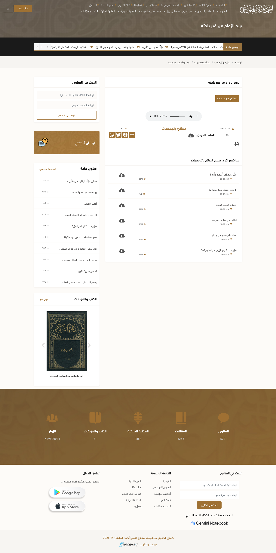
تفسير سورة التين (87, 271)
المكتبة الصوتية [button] (128, 11)
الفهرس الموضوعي (47, 168)
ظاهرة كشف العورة (226, 204)
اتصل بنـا (138, 5)
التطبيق (93, 5)
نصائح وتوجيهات (202, 62)
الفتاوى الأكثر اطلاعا (131, 493)
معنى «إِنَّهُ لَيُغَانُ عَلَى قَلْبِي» (82, 181)
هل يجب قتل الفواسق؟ (84, 226)
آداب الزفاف (90, 203)
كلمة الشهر (189, 5)
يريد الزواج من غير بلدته (179, 62)
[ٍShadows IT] (128, 544)
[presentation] (43, 343)
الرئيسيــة (220, 5)
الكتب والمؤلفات (89, 11)
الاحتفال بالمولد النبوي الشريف (80, 214)
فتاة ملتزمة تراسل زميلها (224, 235)
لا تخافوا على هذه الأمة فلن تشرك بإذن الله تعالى (74, 47)
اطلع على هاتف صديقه (224, 220)
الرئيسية (238, 62)
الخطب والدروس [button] (205, 11)
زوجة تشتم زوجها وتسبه (84, 192)
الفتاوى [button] (223, 11)
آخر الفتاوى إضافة (162, 493)
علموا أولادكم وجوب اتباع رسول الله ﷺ (125, 47)
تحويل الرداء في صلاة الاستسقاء (79, 259)
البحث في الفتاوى (66, 115)
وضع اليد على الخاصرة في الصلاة (79, 282)
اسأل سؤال (136, 487)
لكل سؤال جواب (222, 62)
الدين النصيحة (107, 5)
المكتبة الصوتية (133, 500)
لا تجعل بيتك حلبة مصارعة (223, 189)
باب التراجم (151, 5)
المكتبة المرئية (108, 11)
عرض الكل (43, 299)
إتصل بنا (137, 506)
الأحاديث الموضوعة (170, 5)
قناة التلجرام (124, 5)
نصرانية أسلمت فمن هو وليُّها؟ (80, 237)
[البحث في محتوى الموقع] (8, 8)
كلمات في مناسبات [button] (151, 11)
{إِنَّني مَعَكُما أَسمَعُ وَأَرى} (223, 174)
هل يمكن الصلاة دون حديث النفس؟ (78, 248)
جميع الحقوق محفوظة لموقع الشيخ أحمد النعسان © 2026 (138, 538)
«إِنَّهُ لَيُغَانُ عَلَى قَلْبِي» (162, 47)
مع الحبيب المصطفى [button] (179, 11)
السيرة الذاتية (205, 5)
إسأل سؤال (23, 8)
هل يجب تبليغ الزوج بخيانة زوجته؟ (219, 250)
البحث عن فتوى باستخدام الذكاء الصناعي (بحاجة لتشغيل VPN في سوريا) (216, 47)
